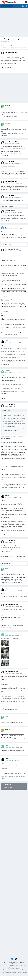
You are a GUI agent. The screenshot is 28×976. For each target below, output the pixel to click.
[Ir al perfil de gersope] (2, 227)
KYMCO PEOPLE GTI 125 (20, 47)
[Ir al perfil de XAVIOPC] (2, 371)
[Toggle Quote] (3, 410)
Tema (4, 962)
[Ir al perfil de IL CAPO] (2, 730)
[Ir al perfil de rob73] (2, 341)
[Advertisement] (14, 23)
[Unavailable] (5, 643)
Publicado (13, 54)
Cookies (14, 963)
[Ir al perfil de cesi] (2, 569)
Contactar (22, 962)
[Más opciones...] (25, 53)
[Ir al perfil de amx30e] (2, 106)
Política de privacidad (13, 962)
